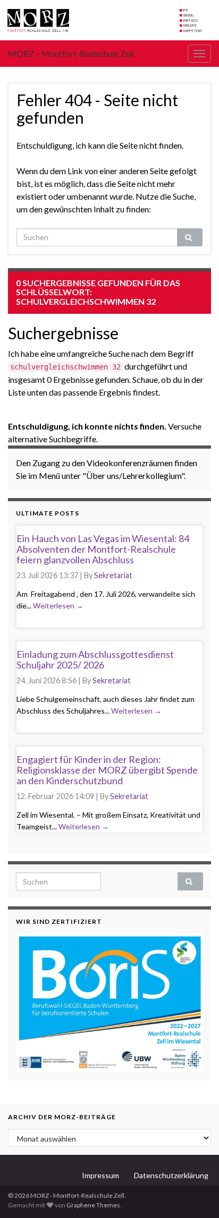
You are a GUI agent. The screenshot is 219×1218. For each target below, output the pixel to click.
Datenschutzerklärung (171, 1175)
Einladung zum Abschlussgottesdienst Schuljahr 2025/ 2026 (95, 659)
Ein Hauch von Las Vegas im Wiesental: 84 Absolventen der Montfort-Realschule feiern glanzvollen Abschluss (102, 549)
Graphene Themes (93, 1205)
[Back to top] (195, 1194)
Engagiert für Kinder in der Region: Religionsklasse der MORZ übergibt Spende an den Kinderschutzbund (107, 769)
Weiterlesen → (58, 605)
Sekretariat (113, 575)
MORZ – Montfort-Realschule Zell (71, 53)
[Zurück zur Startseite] (109, 20)
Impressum (100, 1175)
